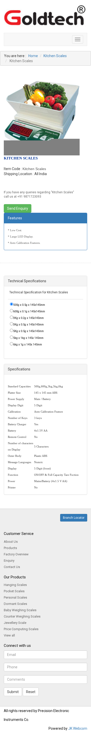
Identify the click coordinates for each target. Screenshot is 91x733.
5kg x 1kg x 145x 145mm (28, 338)
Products (10, 548)
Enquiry (9, 560)
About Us (11, 541)
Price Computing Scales (21, 629)
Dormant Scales (15, 604)
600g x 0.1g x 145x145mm (29, 311)
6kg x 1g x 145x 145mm (27, 344)
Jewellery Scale (15, 623)
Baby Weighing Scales (20, 610)
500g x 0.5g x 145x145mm (29, 304)
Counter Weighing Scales (22, 616)
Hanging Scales (15, 585)
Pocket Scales (14, 591)
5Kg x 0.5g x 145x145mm (28, 331)
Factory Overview (16, 554)
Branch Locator (73, 517)
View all (9, 635)
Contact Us (12, 567)
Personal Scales (15, 597)
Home (33, 56)
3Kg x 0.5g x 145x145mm (28, 324)
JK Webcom (77, 728)
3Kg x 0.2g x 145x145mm (28, 318)
